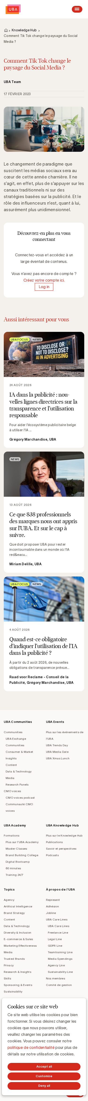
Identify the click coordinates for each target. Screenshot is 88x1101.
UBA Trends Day (57, 745)
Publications (54, 842)
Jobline (51, 912)
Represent (53, 899)
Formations (11, 835)
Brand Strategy (14, 912)
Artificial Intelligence (18, 906)
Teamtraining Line (60, 952)
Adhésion (52, 906)
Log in (44, 287)
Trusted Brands (14, 958)
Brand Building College (22, 855)
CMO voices (12, 791)
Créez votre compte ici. (44, 280)
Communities (13, 732)
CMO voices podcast (20, 797)
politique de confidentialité (31, 1047)
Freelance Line (58, 932)
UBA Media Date (57, 751)
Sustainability (13, 991)
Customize (44, 1076)
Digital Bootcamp (18, 861)
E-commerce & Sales (18, 939)
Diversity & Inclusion (17, 932)
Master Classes (16, 848)
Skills (7, 978)
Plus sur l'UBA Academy (22, 842)
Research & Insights (17, 971)
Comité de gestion (59, 984)
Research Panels (17, 784)
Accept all (44, 1066)
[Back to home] (13, 9)
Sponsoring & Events (18, 984)
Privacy (9, 965)
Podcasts (52, 855)
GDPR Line (55, 945)
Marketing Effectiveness (20, 945)
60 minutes (13, 868)
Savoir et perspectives (61, 848)
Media (10, 777)
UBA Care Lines (56, 919)
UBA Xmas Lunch (57, 758)
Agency (9, 899)
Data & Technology (18, 771)
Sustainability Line (60, 971)
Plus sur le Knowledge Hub (64, 835)
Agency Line (56, 965)
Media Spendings (60, 958)
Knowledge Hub (24, 30)
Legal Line (55, 939)
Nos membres (55, 978)
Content (11, 764)
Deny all (44, 1085)
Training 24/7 (14, 874)
